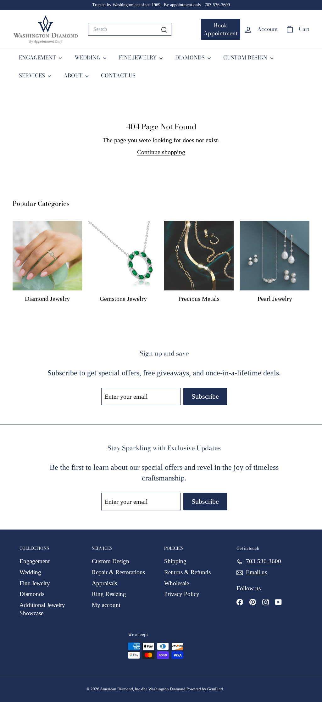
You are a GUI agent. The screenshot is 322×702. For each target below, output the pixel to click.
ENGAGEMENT (38, 57)
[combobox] (129, 29)
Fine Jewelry (34, 583)
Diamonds (31, 594)
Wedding (30, 572)
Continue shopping (161, 152)
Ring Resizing (109, 594)
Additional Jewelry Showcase (42, 609)
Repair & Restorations (118, 572)
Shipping (175, 561)
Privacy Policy (181, 594)
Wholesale (176, 583)
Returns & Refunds (187, 572)
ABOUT (74, 75)
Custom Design (110, 561)
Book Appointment (220, 29)
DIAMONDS (190, 57)
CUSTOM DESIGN (246, 57)
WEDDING (88, 57)
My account (106, 605)
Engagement (34, 561)
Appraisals (104, 583)
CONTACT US (118, 75)
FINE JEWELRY (138, 57)
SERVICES (32, 75)
